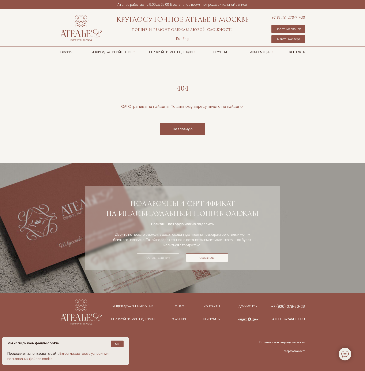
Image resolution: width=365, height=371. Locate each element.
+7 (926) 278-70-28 (288, 18)
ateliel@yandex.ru (288, 319)
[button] (288, 39)
